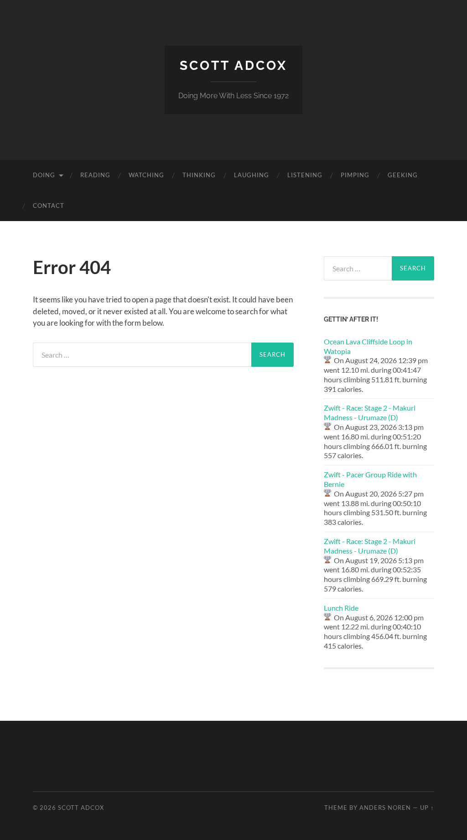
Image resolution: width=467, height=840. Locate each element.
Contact (48, 205)
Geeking (403, 175)
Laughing (251, 175)
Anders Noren (385, 807)
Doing (44, 175)
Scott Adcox (233, 65)
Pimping (355, 175)
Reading (95, 175)
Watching (146, 175)
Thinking (199, 175)
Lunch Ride (341, 607)
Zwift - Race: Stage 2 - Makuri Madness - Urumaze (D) (369, 412)
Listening (304, 175)
